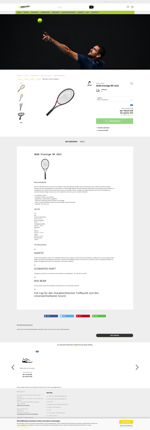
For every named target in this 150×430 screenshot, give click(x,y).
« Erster (20, 79)
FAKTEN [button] (37, 209)
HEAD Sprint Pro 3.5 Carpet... (27, 368)
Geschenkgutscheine (68, 12)
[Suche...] (91, 7)
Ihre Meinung (114, 335)
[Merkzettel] (128, 7)
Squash (26, 12)
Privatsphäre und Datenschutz (56, 413)
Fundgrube (55, 12)
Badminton (34, 12)
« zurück (26, 79)
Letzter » (38, 79)
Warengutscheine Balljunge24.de (57, 399)
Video (82, 142)
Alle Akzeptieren (126, 422)
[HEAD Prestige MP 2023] (60, 102)
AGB (49, 410)
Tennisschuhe (45, 12)
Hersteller (95, 12)
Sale (87, 12)
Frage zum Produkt (103, 130)
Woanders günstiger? (104, 128)
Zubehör (80, 12)
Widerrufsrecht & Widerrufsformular (58, 404)
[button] (132, 7)
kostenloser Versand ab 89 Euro (113, 1)
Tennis (19, 12)
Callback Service (52, 415)
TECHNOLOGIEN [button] (40, 245)
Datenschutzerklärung (22, 426)
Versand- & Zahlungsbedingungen (57, 396)
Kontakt (50, 401)
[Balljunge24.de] (24, 7)
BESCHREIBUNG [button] (40, 182)
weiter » (32, 79)
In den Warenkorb (114, 121)
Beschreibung (71, 142)
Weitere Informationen (126, 425)
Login (131, 1)
